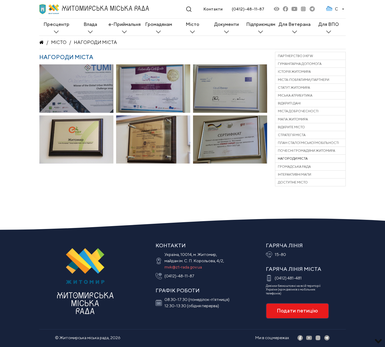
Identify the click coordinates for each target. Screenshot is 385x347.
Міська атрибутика (295, 95)
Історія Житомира (294, 72)
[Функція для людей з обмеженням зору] (276, 9)
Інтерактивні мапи (294, 174)
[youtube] (294, 9)
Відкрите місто (291, 127)
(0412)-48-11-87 (248, 9)
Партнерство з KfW (295, 56)
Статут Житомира (294, 87)
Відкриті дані (289, 103)
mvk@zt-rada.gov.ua (183, 267)
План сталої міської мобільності (308, 143)
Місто (59, 42)
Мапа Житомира (293, 119)
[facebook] (285, 9)
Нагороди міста (95, 42)
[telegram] (312, 9)
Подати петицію (297, 310)
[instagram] (303, 9)
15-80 (280, 254)
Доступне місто (293, 182)
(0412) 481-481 (288, 278)
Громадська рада (294, 167)
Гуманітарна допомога (300, 64)
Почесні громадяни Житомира (306, 151)
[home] (41, 42)
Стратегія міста (292, 135)
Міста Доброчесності (298, 111)
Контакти (213, 9)
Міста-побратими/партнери (303, 80)
